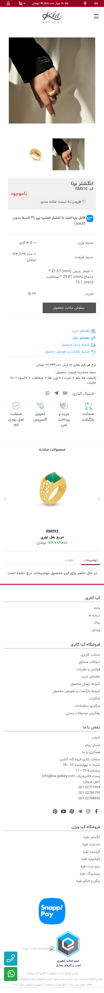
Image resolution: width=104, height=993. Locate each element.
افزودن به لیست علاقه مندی (61, 202)
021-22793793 (89, 793)
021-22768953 (89, 798)
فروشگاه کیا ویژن (85, 827)
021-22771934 (89, 787)
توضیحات (90, 560)
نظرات (69, 560)
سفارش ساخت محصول (69, 307)
